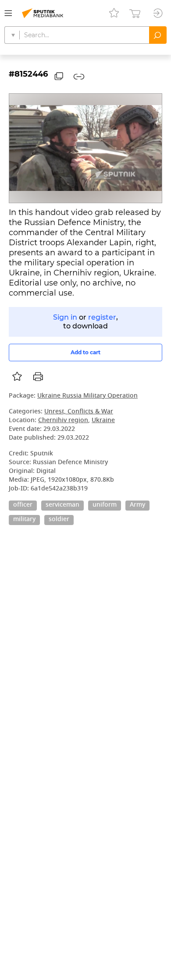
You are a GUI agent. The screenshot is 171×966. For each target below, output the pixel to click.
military (24, 520)
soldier (59, 520)
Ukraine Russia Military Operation (87, 396)
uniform (105, 505)
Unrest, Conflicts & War (78, 412)
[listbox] (17, 376)
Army (137, 505)
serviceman (62, 505)
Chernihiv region (63, 421)
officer (22, 505)
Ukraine (103, 421)
